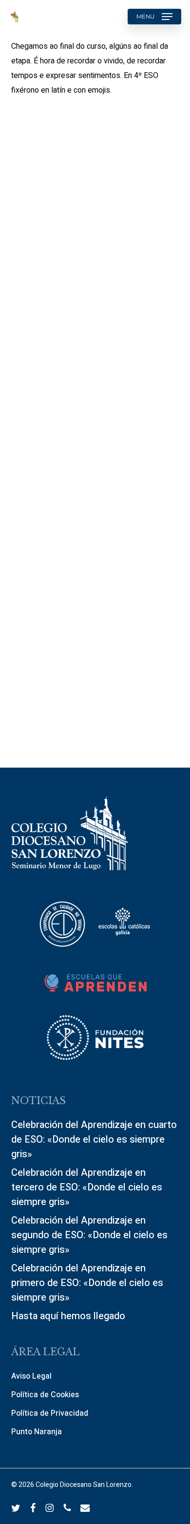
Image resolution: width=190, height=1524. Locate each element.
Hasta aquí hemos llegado (68, 1316)
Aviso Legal (31, 1376)
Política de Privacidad (49, 1413)
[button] (154, 16)
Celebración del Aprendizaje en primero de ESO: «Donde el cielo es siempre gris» (87, 1283)
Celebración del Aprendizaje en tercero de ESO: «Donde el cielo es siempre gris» (86, 1187)
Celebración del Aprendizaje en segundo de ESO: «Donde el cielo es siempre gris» (89, 1235)
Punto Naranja (36, 1432)
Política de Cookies (45, 1395)
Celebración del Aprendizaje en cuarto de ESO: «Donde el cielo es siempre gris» (94, 1139)
